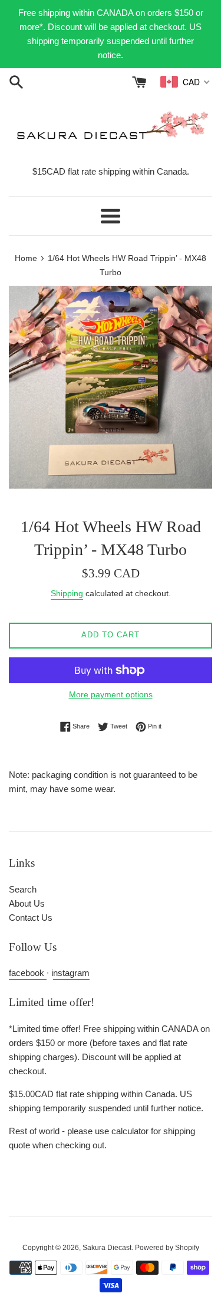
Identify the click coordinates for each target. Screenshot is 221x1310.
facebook (28, 973)
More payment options (111, 694)
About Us (27, 903)
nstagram (71, 973)
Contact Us (30, 918)
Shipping (67, 593)
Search (23, 889)
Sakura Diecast (107, 1248)
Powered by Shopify (167, 1248)
